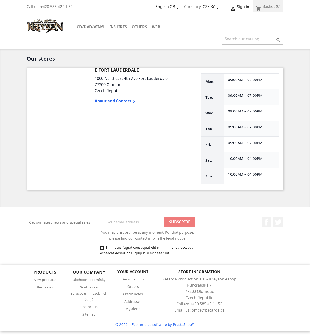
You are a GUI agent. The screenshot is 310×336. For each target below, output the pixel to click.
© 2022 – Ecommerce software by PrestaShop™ (155, 324)
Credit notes (133, 294)
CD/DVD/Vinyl (91, 27)
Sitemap (89, 314)
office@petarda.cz (208, 310)
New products (45, 279)
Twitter (278, 222)
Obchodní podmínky (88, 279)
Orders (133, 286)
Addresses (132, 301)
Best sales (45, 287)
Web (156, 27)
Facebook (266, 222)
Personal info (133, 279)
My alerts (132, 308)
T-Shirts (118, 27)
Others (139, 27)
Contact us (89, 306)
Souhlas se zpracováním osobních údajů (89, 293)
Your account (132, 271)
